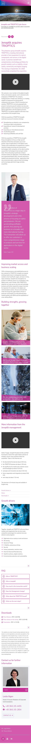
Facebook (9, 36)
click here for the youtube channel (3, 738)
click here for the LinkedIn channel (11, 738)
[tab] (15, 576)
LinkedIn (12, 36)
